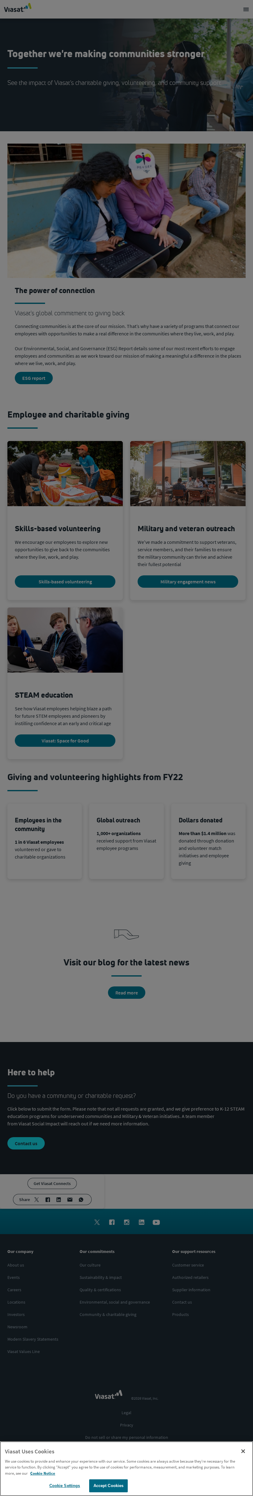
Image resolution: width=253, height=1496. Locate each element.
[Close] (243, 1451)
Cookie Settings (64, 1485)
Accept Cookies (108, 1485)
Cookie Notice (42, 1473)
